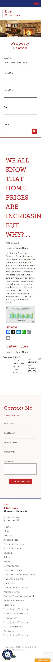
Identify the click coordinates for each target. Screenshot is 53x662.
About (7, 561)
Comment (8, 461)
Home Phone (10, 451)
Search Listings (12, 548)
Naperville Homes (13, 578)
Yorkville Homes (13, 626)
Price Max (8, 90)
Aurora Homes (11, 591)
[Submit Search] (34, 131)
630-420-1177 (13, 517)
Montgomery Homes (15, 613)
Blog (6, 531)
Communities (11, 565)
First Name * (10, 423)
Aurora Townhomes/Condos (19, 596)
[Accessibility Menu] (7, 654)
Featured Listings (13, 544)
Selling (7, 557)
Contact (8, 535)
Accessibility (10, 539)
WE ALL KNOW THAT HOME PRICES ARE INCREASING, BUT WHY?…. (27, 197)
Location (8, 58)
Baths (6, 124)
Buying (7, 552)
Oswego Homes (12, 570)
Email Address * (11, 442)
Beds (6, 107)
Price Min (8, 73)
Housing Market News (17, 248)
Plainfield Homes (13, 600)
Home (7, 526)
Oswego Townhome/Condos (20, 574)
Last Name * (9, 433)
